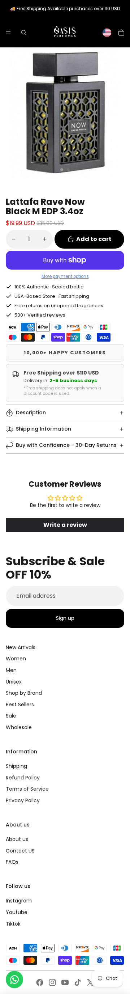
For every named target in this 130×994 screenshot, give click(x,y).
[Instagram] (52, 982)
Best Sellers (20, 704)
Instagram (19, 900)
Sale (11, 715)
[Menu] (8, 32)
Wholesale (19, 727)
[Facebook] (39, 982)
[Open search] (24, 33)
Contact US (20, 850)
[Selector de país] (107, 33)
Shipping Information (43, 428)
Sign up (65, 618)
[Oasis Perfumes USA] (65, 32)
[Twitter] (90, 982)
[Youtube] (65, 982)
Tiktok (13, 923)
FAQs (12, 862)
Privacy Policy (23, 800)
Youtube (16, 912)
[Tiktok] (77, 982)
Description (31, 412)
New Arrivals (20, 647)
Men (11, 670)
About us (17, 839)
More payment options (65, 276)
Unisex (14, 681)
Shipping (16, 766)
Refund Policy (23, 777)
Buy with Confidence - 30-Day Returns (66, 445)
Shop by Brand (24, 693)
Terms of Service (27, 788)
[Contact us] (14, 979)
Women (16, 658)
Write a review (65, 525)
